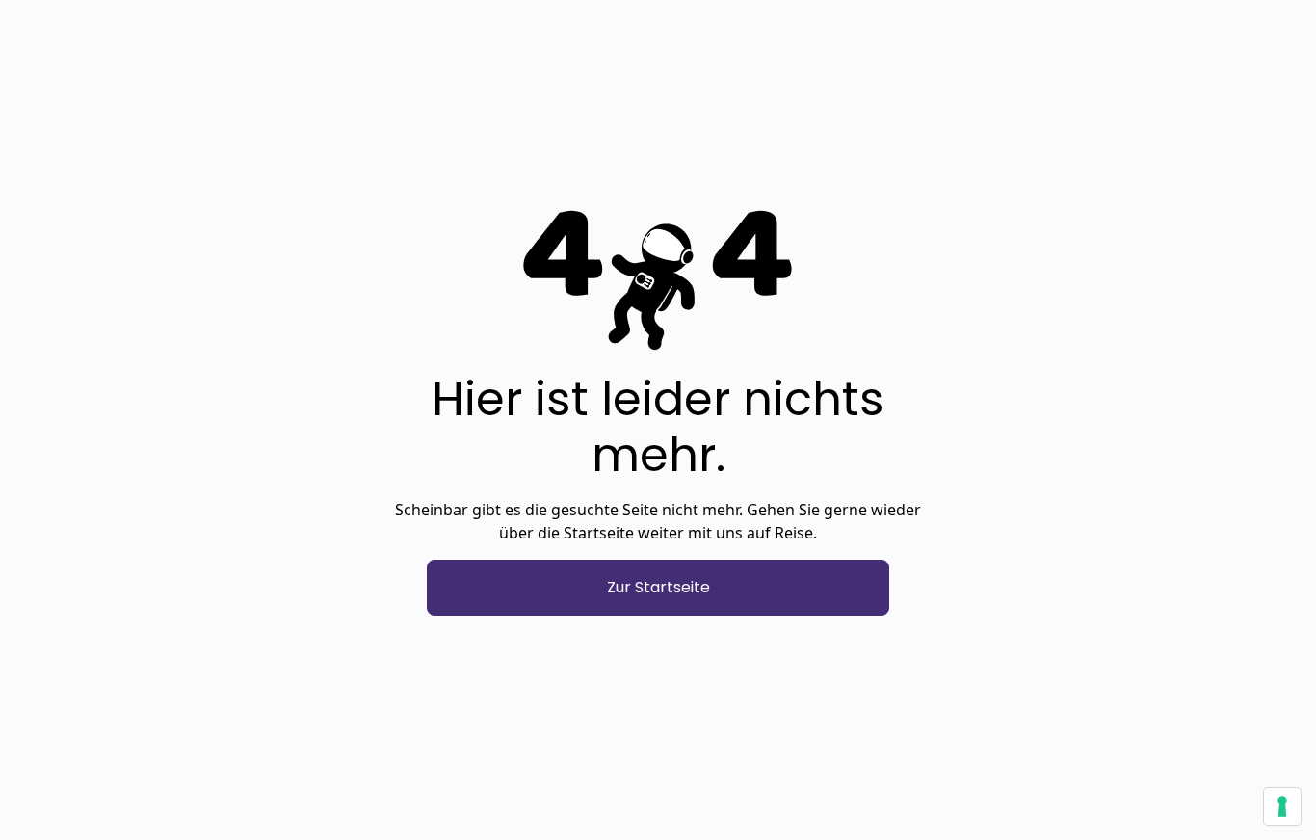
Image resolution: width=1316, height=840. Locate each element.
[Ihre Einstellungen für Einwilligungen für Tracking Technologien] (1282, 806)
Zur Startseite (658, 587)
